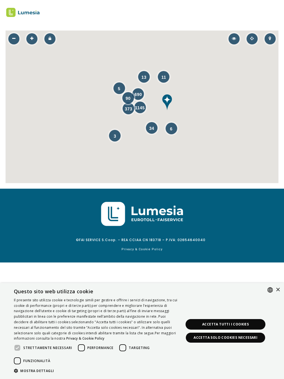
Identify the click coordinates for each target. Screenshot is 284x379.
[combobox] (270, 290)
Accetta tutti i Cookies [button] (225, 324)
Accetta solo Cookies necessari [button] (225, 337)
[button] (167, 102)
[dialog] (142, 331)
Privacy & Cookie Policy (142, 249)
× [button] (278, 290)
